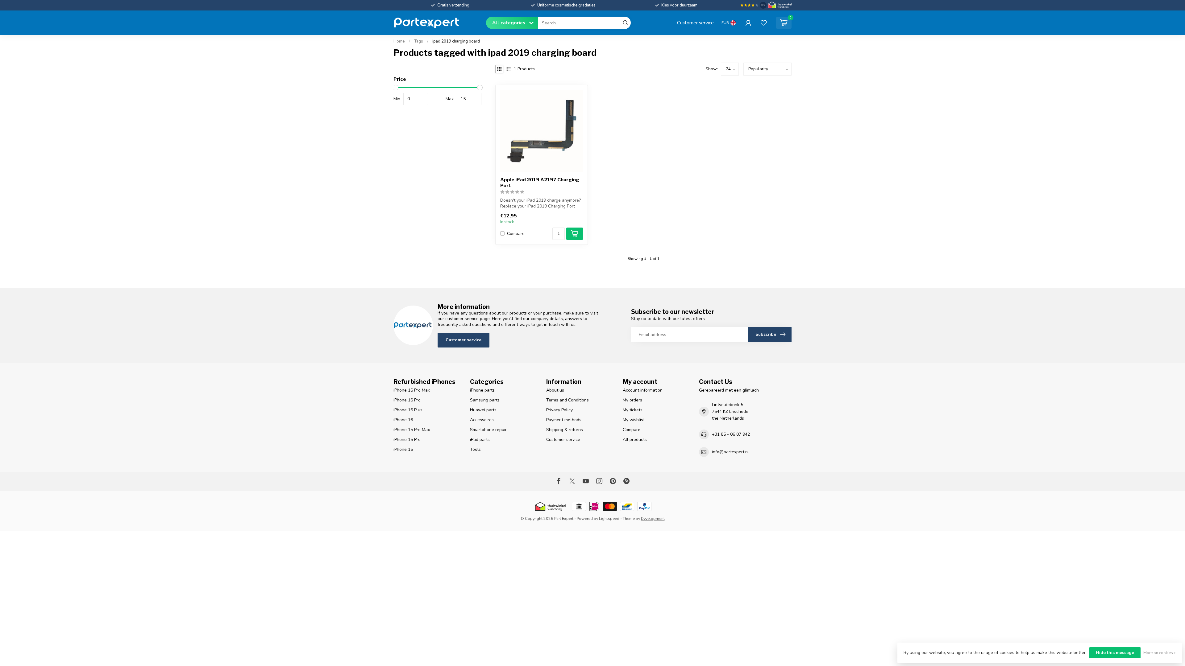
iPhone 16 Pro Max (411, 390)
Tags (418, 41)
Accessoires (482, 420)
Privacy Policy (559, 410)
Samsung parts (485, 400)
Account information (643, 390)
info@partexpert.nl (730, 452)
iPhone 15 (403, 449)
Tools (475, 449)
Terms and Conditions (567, 400)
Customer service (695, 22)
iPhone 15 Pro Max (411, 430)
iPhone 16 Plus (407, 410)
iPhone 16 (403, 420)
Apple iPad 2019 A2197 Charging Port (539, 182)
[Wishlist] (764, 23)
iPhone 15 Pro (407, 439)
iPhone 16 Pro (407, 400)
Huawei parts (483, 410)
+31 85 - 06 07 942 (731, 434)
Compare (516, 233)
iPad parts (480, 439)
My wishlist (634, 420)
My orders (632, 400)
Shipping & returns (564, 430)
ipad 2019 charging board (456, 41)
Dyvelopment (653, 518)
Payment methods (563, 420)
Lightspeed (609, 518)
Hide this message (1115, 653)
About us (555, 390)
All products (635, 439)
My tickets (632, 410)
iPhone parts (482, 390)
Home (399, 41)
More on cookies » (1159, 652)
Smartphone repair (488, 430)
